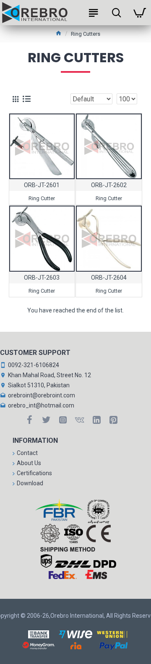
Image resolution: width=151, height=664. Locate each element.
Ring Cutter (42, 198)
